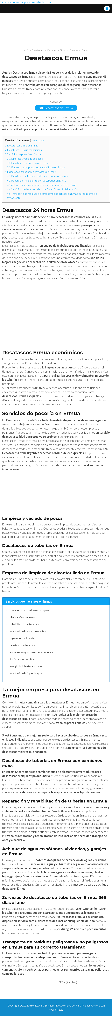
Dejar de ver (38, 140)
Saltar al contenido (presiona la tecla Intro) (26, 2)
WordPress (55, 1009)
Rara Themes (83, 1005)
